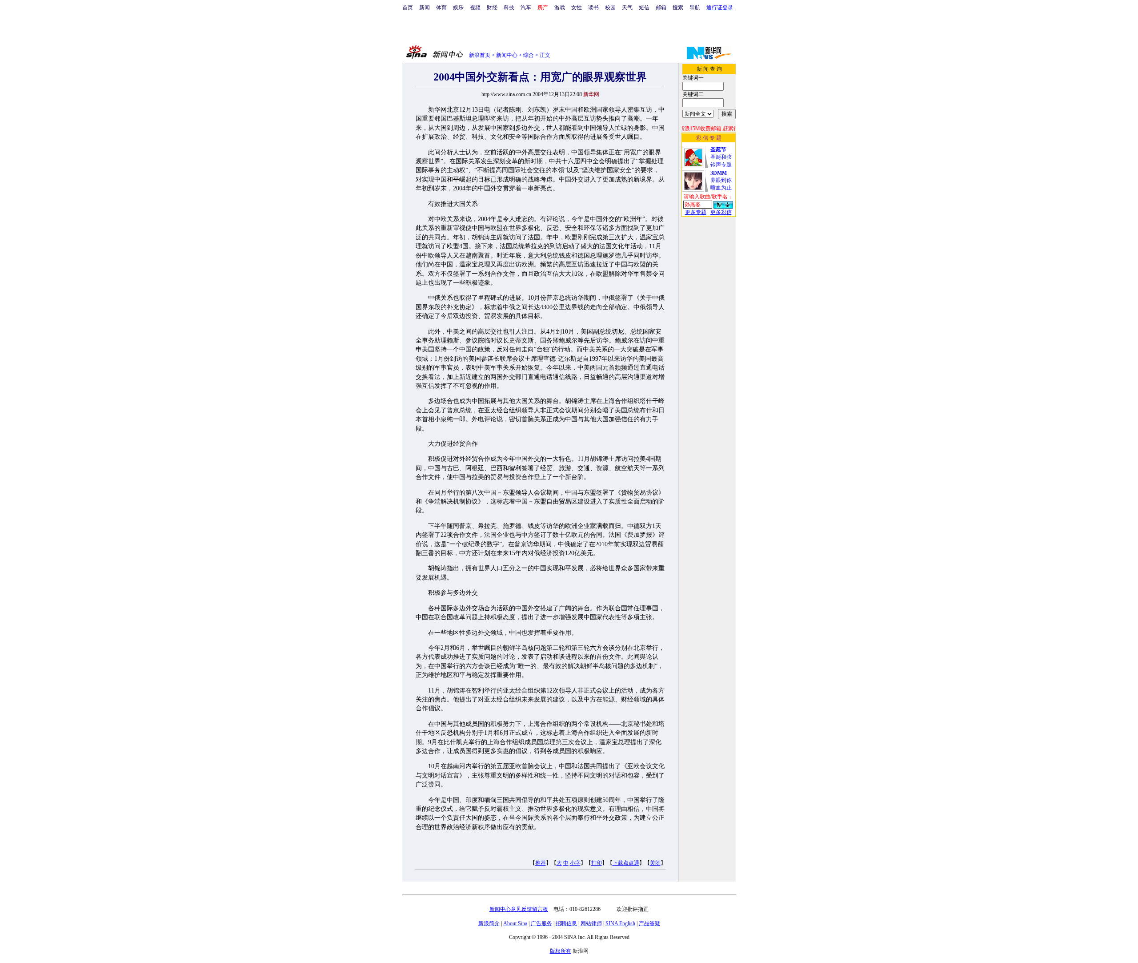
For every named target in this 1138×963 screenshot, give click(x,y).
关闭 (655, 863)
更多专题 (695, 212)
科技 (509, 7)
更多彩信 (721, 212)
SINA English (620, 923)
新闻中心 (506, 55)
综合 (528, 55)
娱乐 (458, 7)
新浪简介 (489, 923)
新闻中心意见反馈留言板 (518, 909)
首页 (407, 7)
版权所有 (560, 951)
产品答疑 (649, 923)
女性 (576, 7)
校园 (610, 7)
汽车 (526, 7)
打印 (596, 863)
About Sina (515, 923)
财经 (492, 7)
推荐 (540, 863)
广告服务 (541, 923)
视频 (475, 7)
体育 (441, 7)
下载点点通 (626, 863)
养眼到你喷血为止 (721, 180)
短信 (644, 7)
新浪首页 (479, 55)
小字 (575, 863)
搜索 (678, 7)
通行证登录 (719, 7)
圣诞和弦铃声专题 (721, 157)
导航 (694, 7)
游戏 (559, 7)
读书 (593, 7)
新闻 (424, 7)
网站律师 (591, 923)
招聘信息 (566, 923)
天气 (627, 7)
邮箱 (661, 7)
